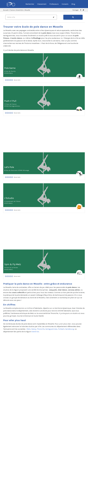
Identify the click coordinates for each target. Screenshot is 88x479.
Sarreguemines (51, 329)
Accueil (5, 10)
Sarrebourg (69, 329)
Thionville (41, 329)
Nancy (33, 329)
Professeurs (54, 4)
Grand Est (19, 10)
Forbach (61, 329)
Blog (73, 4)
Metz (28, 329)
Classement (41, 4)
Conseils (65, 4)
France (12, 10)
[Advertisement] (44, 134)
